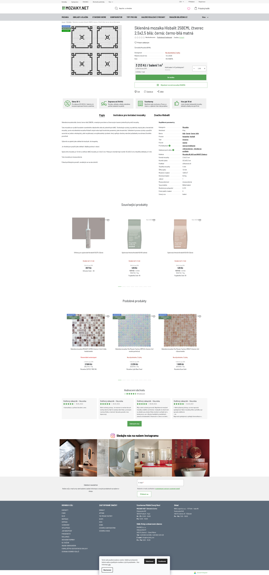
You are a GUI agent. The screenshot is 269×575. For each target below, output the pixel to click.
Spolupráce (74, 2)
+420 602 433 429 (158, 535)
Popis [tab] (102, 115)
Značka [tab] (162, 115)
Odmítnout (149, 561)
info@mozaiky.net (148, 537)
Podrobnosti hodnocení (164, 37)
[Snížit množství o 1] (194, 68)
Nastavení (107, 570)
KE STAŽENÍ (65, 543)
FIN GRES (85, 2)
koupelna (186, 136)
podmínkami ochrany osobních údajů (167, 488)
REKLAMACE (65, 537)
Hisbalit (181, 37)
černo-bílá (195, 133)
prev (63, 251)
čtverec (185, 139)
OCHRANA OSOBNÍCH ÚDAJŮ (70, 551)
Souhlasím (162, 561)
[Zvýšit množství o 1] (204, 68)
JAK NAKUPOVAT (67, 531)
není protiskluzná (189, 146)
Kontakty (64, 2)
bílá (184, 133)
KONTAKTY (65, 510)
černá (188, 133)
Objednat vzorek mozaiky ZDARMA (173, 85)
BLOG (63, 516)
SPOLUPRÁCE (66, 528)
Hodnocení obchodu (134, 390)
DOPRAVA (64, 522)
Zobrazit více (134, 424)
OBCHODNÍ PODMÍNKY (68, 540)
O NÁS (64, 513)
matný (185, 143)
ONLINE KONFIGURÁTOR (69, 546)
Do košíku (171, 77)
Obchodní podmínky (98, 2)
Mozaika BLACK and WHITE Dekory (195, 154)
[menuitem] (65, 17)
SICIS (100, 522)
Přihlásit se (144, 494)
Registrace (202, 2)
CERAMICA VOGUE (104, 531)
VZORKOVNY (65, 525)
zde (109, 564)
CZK (180, 2)
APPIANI (101, 513)
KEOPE (101, 519)
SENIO (101, 525)
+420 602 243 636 (145, 535)
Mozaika (186, 127)
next (205, 251)
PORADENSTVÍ (66, 534)
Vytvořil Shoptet (202, 573)
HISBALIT (102, 510)
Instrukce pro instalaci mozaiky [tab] (129, 115)
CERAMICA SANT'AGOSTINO (107, 528)
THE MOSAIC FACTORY (105, 516)
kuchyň (192, 136)
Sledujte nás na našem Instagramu (137, 435)
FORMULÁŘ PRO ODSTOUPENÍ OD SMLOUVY (75, 549)
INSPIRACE (65, 519)
